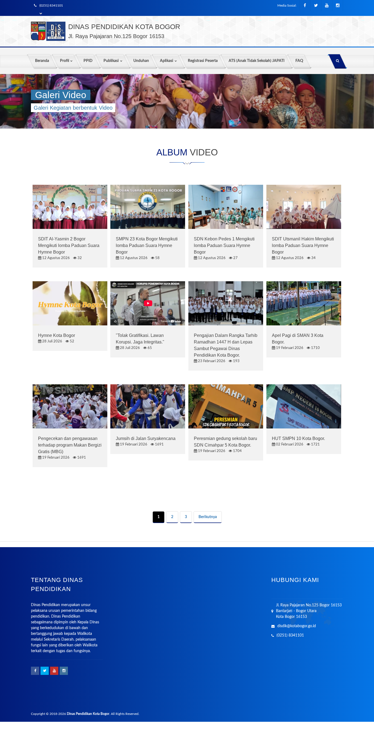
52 (71, 341)
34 (313, 258)
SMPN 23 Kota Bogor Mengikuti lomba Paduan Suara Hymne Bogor (147, 245)
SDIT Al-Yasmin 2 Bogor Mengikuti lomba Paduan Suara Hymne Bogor (68, 245)
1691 (81, 457)
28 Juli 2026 (51, 341)
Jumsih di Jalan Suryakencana (146, 438)
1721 (315, 444)
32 (79, 258)
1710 (315, 348)
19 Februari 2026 (289, 348)
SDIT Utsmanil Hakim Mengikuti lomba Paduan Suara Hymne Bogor (303, 245)
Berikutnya (207, 517)
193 (236, 361)
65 (149, 348)
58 (157, 258)
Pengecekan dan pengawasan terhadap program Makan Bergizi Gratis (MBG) (70, 445)
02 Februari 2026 (289, 444)
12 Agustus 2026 (55, 258)
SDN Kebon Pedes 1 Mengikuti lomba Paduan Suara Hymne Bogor (224, 245)
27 (235, 258)
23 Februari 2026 (211, 361)
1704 (237, 451)
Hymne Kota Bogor (56, 335)
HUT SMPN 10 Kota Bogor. (298, 438)
